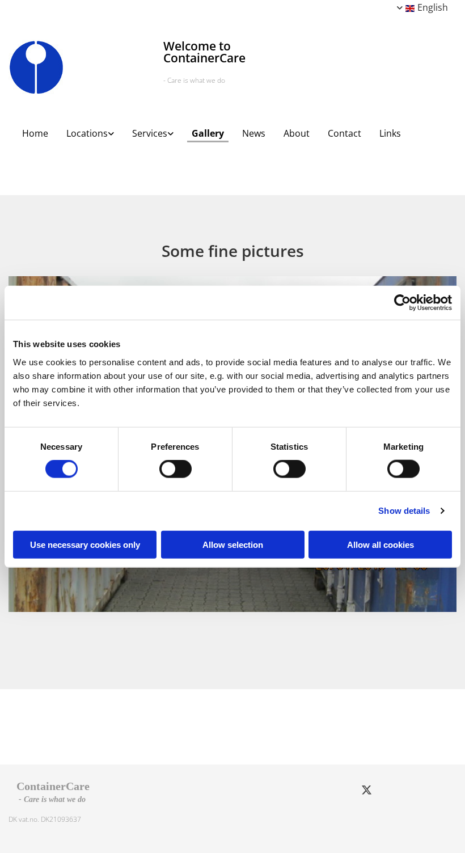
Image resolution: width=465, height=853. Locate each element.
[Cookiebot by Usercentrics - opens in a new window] (402, 302)
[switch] (175, 469)
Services (149, 133)
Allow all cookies (380, 544)
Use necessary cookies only (85, 544)
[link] (86, 129)
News (253, 133)
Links (390, 133)
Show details (404, 511)
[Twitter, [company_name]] (366, 789)
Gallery (208, 133)
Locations (87, 133)
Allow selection (232, 544)
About (297, 133)
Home (35, 133)
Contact (344, 133)
